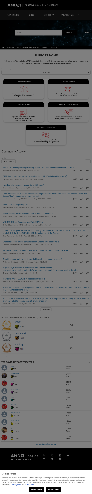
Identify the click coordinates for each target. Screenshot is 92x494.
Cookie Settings (36, 489)
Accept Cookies (53, 489)
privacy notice (17, 485)
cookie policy (29, 485)
